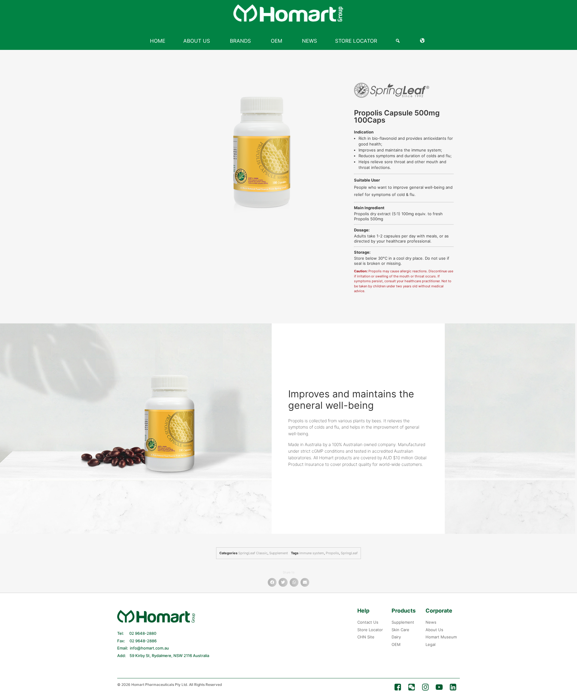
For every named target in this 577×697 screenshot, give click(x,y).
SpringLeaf (349, 553)
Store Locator (356, 41)
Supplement (278, 553)
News (309, 41)
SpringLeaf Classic (252, 553)
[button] (272, 582)
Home (157, 41)
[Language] (423, 41)
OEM (276, 41)
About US (196, 41)
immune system (311, 553)
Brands (240, 41)
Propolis (332, 553)
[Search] (398, 41)
